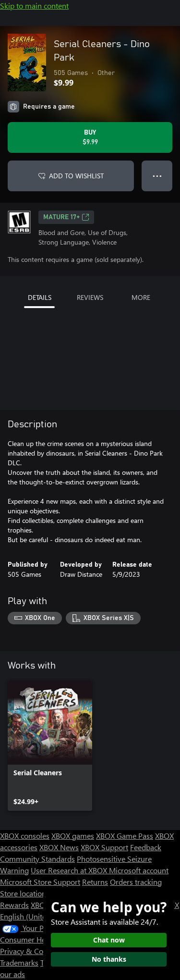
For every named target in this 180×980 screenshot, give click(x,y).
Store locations (24, 893)
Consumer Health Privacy (42, 939)
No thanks (109, 959)
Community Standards (37, 859)
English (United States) (37, 916)
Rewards (14, 905)
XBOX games (72, 836)
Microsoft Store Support (40, 882)
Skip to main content (34, 5)
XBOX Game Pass (124, 836)
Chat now (109, 939)
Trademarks (19, 962)
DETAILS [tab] (39, 297)
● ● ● (157, 175)
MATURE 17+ (61, 217)
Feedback (145, 847)
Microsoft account (138, 870)
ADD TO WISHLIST (76, 175)
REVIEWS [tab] (90, 297)
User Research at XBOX (70, 870)
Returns (95, 882)
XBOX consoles (24, 836)
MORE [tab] (141, 297)
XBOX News (59, 847)
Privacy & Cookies (30, 951)
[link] (50, 745)
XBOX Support (104, 847)
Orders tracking (136, 882)
